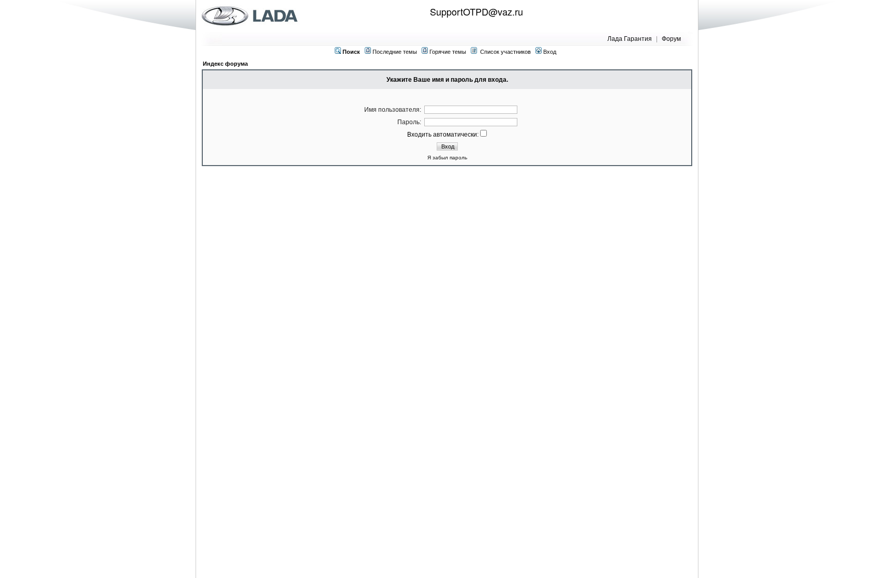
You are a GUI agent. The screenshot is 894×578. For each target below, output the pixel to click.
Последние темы (395, 52)
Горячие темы (447, 52)
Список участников (505, 52)
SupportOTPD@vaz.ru (476, 11)
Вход (549, 52)
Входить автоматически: (443, 134)
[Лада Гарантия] (252, 16)
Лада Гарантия (629, 38)
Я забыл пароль (447, 157)
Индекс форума (225, 64)
